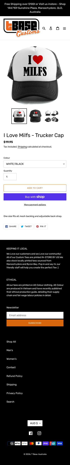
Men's (10, 350)
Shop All (11, 341)
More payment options (35, 204)
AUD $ (34, 423)
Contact (11, 367)
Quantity (8, 171)
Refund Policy (14, 376)
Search (10, 401)
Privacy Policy (15, 393)
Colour (7, 158)
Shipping (22, 146)
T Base (34, 454)
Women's (12, 358)
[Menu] (64, 28)
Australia (42, 454)
